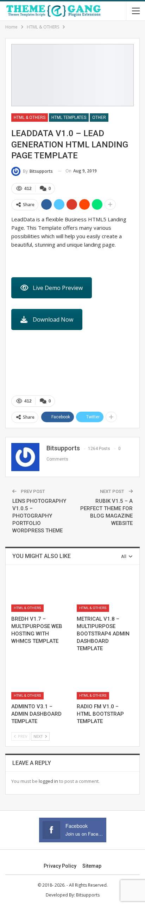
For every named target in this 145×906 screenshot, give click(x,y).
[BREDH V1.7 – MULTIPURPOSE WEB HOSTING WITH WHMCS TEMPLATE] (39, 592)
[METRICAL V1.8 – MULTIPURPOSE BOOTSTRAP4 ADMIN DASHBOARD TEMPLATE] (105, 592)
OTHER (99, 117)
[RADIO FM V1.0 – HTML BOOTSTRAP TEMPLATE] (105, 679)
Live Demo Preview (58, 288)
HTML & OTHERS (29, 117)
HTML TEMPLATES (68, 117)
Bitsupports (88, 895)
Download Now (53, 319)
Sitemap (91, 866)
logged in (48, 781)
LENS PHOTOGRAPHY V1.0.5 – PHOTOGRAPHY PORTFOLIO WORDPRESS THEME (39, 516)
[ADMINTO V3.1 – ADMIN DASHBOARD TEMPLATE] (39, 679)
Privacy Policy (60, 866)
